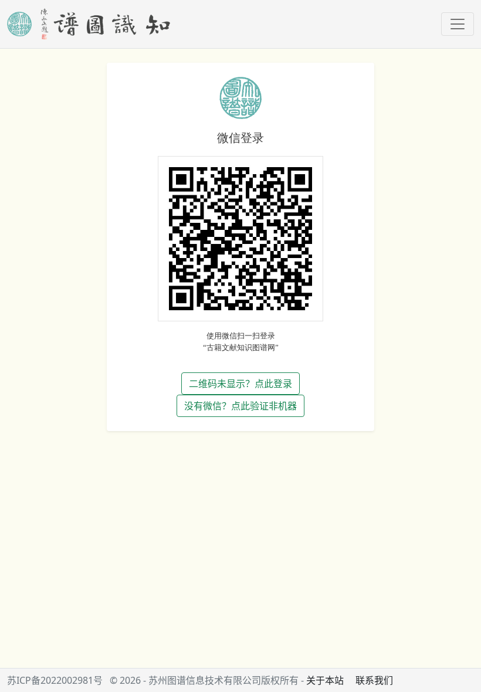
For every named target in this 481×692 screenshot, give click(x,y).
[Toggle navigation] (457, 24)
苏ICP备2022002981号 (55, 680)
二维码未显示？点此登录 (240, 383)
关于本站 (325, 680)
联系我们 (374, 680)
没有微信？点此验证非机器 (240, 405)
